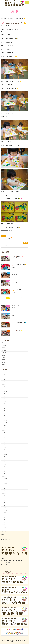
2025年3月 (4, 413)
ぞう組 (3, 347)
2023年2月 (4, 473)
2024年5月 (4, 437)
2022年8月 (4, 488)
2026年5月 (4, 379)
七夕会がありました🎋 (17, 297)
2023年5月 (4, 466)
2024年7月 (4, 432)
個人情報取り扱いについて (6, 539)
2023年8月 (4, 459)
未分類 (3, 362)
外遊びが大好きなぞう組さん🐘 (19, 314)
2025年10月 (4, 396)
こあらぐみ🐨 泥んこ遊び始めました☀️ (20, 289)
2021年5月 (4, 524)
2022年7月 (4, 490)
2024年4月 (4, 439)
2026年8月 (4, 372)
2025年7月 (4, 403)
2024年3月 (4, 442)
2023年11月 (4, 451)
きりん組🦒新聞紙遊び (18, 256)
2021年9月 (4, 514)
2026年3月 (4, 384)
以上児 (3, 357)
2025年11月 (4, 393)
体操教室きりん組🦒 (16, 305)
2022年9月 (4, 485)
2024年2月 (4, 444)
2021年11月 (4, 510)
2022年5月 (4, 495)
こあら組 (4, 345)
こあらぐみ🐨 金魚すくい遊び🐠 (19, 265)
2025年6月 (4, 405)
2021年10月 (4, 512)
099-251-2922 (7, 562)
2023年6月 (4, 464)
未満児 (3, 364)
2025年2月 (4, 415)
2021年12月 (4, 507)
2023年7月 (4, 461)
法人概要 (2, 536)
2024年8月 (4, 430)
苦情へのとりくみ (4, 531)
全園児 (3, 359)
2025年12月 (4, 391)
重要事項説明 (3, 534)
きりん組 (4, 342)
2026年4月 (4, 381)
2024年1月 (4, 447)
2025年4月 (4, 410)
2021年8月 (4, 517)
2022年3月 (4, 500)
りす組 (3, 355)
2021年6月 (4, 522)
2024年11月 (4, 422)
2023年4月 (4, 468)
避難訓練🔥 (9, 237)
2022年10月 (4, 483)
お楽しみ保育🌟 (15, 272)
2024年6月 (4, 434)
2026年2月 (4, 386)
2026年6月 (4, 376)
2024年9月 (4, 427)
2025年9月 (4, 398)
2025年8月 (4, 401)
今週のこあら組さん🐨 (8, 244)
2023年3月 (4, 471)
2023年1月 (4, 476)
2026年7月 (4, 374)
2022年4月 (4, 497)
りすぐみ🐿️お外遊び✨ (17, 330)
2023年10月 (4, 454)
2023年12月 (4, 449)
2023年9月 (4, 456)
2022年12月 (4, 478)
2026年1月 (4, 388)
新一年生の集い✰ (15, 281)
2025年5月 (4, 408)
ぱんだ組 (4, 350)
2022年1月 (4, 505)
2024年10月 (4, 425)
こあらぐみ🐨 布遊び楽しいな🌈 (19, 322)
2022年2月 (4, 502)
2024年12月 (4, 420)
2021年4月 (4, 527)
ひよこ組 (10, 230)
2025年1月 (4, 418)
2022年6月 (4, 493)
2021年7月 (4, 519)
